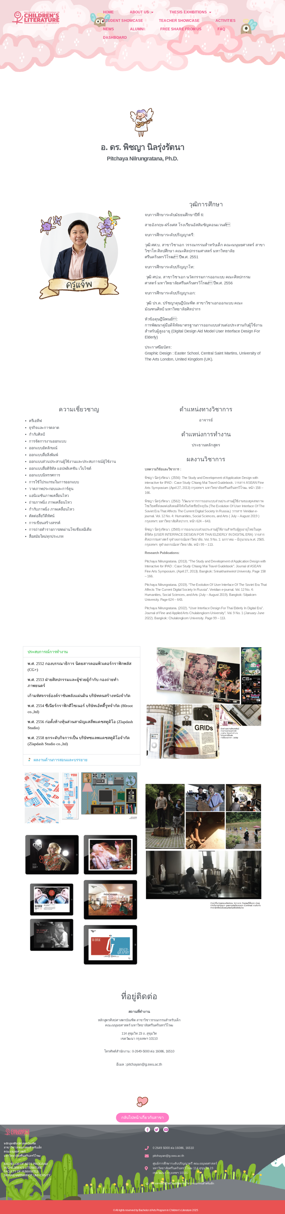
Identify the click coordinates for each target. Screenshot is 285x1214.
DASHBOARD (115, 37)
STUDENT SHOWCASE (123, 21)
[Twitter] (156, 1129)
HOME (108, 12)
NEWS (108, 29)
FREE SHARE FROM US (181, 29)
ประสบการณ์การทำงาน (48, 651)
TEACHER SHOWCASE (179, 21)
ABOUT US (139, 12)
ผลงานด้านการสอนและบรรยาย (61, 759)
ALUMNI (137, 29)
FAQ (221, 29)
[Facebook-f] (147, 1129)
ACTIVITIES (226, 21)
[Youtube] (166, 1129)
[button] (81, 651)
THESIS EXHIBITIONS (188, 12)
